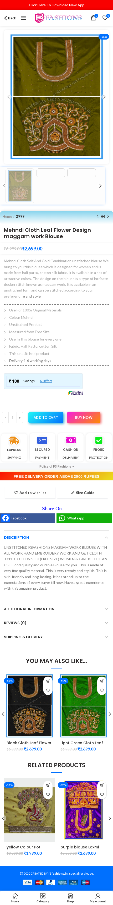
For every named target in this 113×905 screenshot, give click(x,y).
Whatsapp (75, 518)
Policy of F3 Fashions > (56, 466)
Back (12, 18)
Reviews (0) (15, 623)
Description (16, 537)
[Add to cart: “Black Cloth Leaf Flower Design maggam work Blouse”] (48, 681)
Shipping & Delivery (23, 637)
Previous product (97, 216)
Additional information (29, 609)
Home (7, 216)
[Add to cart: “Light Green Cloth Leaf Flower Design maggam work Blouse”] (101, 681)
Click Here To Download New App (56, 5)
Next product (108, 216)
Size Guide (85, 493)
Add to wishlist (32, 493)
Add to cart (46, 417)
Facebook (19, 518)
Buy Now (84, 417)
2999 (20, 216)
